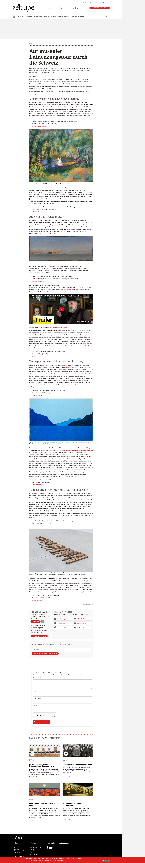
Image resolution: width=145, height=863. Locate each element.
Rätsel (53, 17)
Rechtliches (33, 851)
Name (35, 692)
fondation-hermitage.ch (39, 126)
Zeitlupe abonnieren (99, 8)
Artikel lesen (33, 780)
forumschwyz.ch (36, 484)
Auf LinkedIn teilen (62, 627)
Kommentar (37, 678)
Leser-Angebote (63, 17)
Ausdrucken (80, 627)
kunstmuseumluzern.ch (39, 395)
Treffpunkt (38, 17)
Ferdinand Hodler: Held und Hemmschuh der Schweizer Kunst (41, 765)
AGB (31, 853)
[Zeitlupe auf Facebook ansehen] (48, 848)
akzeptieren (106, 860)
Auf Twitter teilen (81, 619)
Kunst (32, 43)
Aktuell (47, 17)
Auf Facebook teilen (82, 623)
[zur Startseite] (14, 17)
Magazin (29, 17)
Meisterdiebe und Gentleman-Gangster (77, 764)
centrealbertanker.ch (38, 281)
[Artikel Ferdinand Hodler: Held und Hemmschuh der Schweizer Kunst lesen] (44, 750)
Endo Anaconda (67, 289)
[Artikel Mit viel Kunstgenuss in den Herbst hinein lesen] (44, 789)
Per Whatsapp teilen (63, 619)
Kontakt (84, 2)
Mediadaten (93, 2)
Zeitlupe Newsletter (35, 847)
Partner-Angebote (77, 17)
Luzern (68, 367)
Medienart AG (34, 854)
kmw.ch (34, 526)
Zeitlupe (23, 8)
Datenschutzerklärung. (57, 860)
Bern (89, 346)
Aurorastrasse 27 (19, 851)
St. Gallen (59, 578)
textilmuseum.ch (37, 600)
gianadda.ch (35, 211)
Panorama (20, 17)
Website (35, 705)
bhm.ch (34, 356)
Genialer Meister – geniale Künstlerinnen (72, 804)
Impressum (33, 849)
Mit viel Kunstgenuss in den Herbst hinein (42, 804)
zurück (33, 731)
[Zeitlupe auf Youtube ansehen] (50, 848)
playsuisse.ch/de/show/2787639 (58, 327)
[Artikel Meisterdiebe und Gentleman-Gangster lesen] (78, 750)
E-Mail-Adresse (37, 698)
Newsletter (103, 2)
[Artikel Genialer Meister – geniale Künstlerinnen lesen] (78, 789)
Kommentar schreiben (39, 636)
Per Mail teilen (61, 623)
